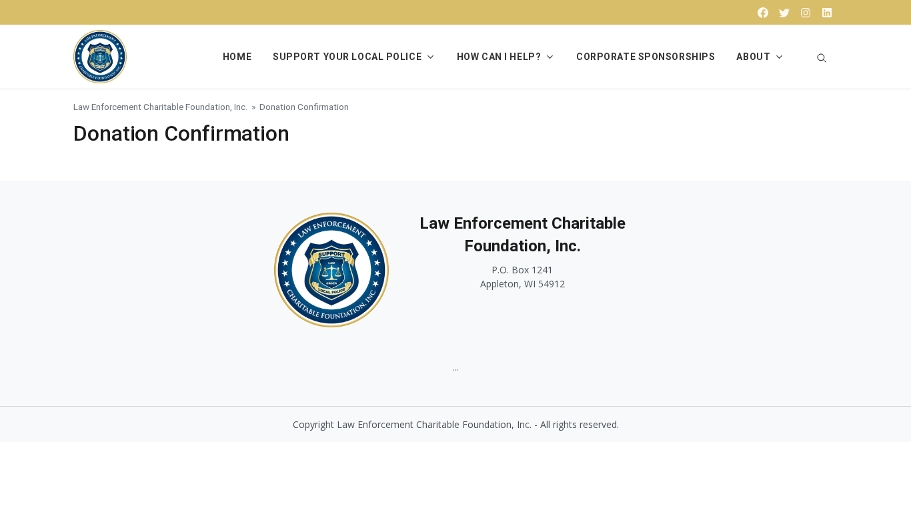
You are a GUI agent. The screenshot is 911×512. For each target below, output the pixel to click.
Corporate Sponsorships (645, 56)
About (753, 56)
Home (237, 56)
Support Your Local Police (347, 56)
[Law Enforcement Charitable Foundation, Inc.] (100, 55)
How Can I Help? (499, 56)
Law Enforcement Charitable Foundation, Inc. (160, 106)
